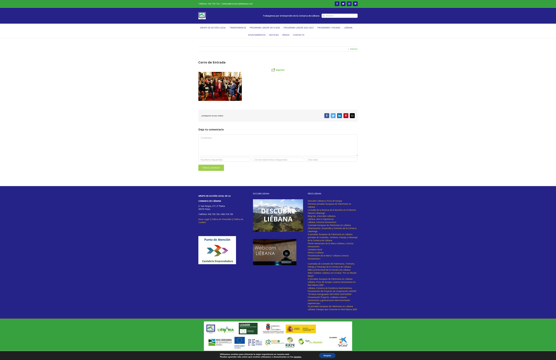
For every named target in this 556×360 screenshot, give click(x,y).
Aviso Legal (203, 219)
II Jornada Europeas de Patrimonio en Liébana (329, 225)
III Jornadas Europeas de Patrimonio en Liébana (330, 234)
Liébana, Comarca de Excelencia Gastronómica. (330, 288)
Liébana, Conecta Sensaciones (322, 222)
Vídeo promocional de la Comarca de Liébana (329, 269)
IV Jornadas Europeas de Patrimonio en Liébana (330, 279)
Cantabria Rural (315, 249)
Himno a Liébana (316, 252)
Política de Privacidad (221, 219)
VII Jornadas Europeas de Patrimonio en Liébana (330, 306)
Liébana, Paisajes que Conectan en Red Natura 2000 (332, 309)
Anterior (354, 49)
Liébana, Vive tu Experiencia (321, 219)
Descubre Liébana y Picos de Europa (325, 200)
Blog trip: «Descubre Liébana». (322, 216)
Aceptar (327, 355)
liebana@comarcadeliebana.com (237, 3)
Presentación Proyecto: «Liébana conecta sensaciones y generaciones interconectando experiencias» (329, 300)
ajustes (297, 357)
